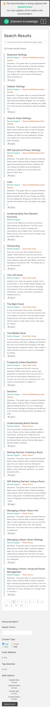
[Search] (6, 42)
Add (5, 658)
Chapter (16, 644)
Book (7, 647)
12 (16, 605)
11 (11, 605)
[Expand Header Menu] (43, 21)
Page (7, 644)
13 (21, 605)
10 (6, 605)
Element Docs (25, 7)
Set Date (14, 682)
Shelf (15, 647)
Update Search (10, 704)
